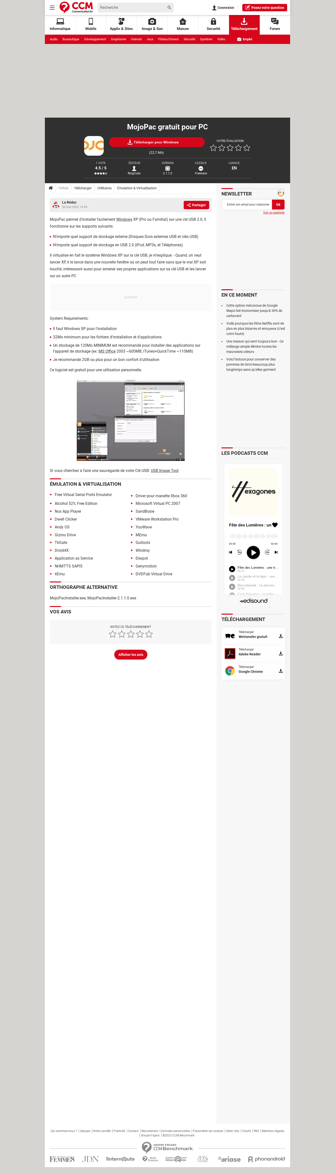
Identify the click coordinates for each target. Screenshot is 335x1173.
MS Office (107, 351)
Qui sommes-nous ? (64, 1131)
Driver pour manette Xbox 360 (161, 496)
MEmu (141, 535)
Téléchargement (244, 29)
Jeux (150, 39)
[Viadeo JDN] (202, 1159)
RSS (256, 1131)
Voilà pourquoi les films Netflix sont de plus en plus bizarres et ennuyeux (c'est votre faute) (255, 328)
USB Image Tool (165, 470)
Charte (246, 1131)
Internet (136, 39)
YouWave (144, 527)
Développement (95, 39)
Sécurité (189, 39)
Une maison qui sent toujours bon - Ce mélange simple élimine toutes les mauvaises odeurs (254, 346)
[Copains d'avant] (176, 1159)
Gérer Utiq (232, 1131)
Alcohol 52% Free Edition (76, 503)
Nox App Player (68, 511)
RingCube (134, 173)
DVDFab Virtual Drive (154, 574)
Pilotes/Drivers (168, 39)
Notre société (102, 1131)
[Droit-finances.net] (150, 1159)
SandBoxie (145, 511)
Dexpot (142, 558)
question (267, 8)
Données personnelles (175, 1131)
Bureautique (71, 39)
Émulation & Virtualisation (137, 188)
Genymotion (146, 566)
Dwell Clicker (66, 519)
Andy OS (62, 527)
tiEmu (60, 574)
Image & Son (152, 29)
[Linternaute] (120, 1159)
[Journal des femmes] (62, 1159)
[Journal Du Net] (90, 1159)
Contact (133, 1131)
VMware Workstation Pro (157, 519)
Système (206, 39)
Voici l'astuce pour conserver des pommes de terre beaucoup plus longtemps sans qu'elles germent (251, 364)
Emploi (247, 39)
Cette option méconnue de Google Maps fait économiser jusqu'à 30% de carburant (254, 311)
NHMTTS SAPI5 (68, 566)
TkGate (61, 542)
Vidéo (221, 39)
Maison (183, 29)
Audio (54, 39)
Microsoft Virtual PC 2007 (158, 503)
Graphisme (118, 39)
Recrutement (150, 1131)
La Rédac (69, 202)
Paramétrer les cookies (208, 1131)
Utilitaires (104, 188)
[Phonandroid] (266, 1159)
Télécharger (83, 188)
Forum (275, 29)
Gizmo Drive (65, 535)
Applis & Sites (121, 29)
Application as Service (74, 558)
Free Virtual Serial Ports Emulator (83, 494)
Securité (213, 29)
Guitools (143, 542)
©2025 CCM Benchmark (178, 1135)
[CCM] (76, 7)
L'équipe (85, 1131)
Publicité (119, 1131)
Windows (124, 219)
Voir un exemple (273, 212)
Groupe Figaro (150, 1135)
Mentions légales (273, 1131)
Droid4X (62, 550)
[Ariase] (229, 1159)
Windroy (143, 550)
